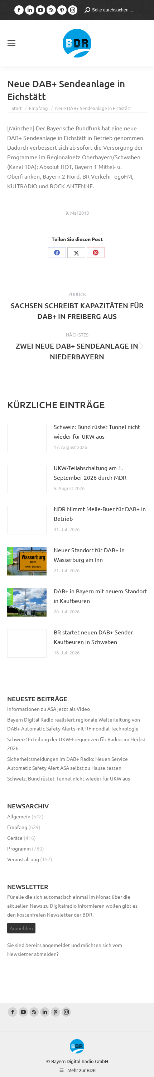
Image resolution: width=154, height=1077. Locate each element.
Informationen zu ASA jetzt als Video (48, 708)
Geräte (15, 837)
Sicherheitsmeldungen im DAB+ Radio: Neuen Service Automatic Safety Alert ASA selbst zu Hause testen (67, 763)
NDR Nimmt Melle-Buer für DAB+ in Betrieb (100, 513)
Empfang (17, 827)
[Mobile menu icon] (11, 43)
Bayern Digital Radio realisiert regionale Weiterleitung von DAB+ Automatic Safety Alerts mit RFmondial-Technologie (73, 724)
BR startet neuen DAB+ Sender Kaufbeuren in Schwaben (93, 636)
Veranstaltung (23, 859)
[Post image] (27, 438)
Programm (19, 848)
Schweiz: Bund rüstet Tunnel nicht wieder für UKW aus (97, 431)
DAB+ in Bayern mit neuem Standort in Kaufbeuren (100, 595)
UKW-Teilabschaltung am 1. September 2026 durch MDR (90, 472)
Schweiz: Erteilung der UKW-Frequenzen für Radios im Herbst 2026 (76, 743)
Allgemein (18, 816)
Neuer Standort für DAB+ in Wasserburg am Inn (89, 554)
